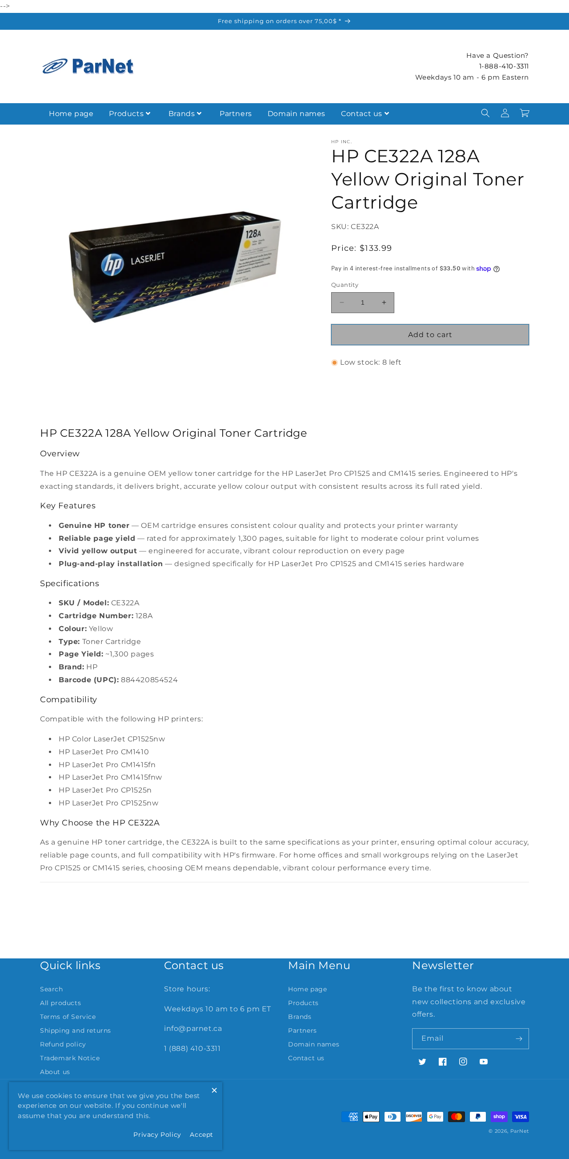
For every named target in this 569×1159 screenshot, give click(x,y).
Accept (201, 1135)
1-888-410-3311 (504, 66)
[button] (485, 113)
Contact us (361, 113)
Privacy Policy (157, 1135)
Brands (181, 113)
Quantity (344, 284)
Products (126, 113)
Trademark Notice (70, 1058)
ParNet (519, 1131)
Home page (71, 113)
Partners (236, 113)
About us (55, 1072)
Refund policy (63, 1044)
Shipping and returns (75, 1030)
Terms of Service (68, 1017)
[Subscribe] (519, 1038)
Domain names (296, 113)
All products (60, 1003)
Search (51, 989)
